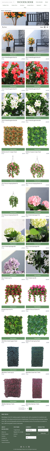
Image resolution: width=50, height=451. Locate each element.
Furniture (22, 5)
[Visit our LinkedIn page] (21, 447)
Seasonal (39, 5)
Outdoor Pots (6, 5)
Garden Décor (30, 5)
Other (45, 5)
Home (2, 10)
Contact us (4, 438)
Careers (3, 436)
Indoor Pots (14, 5)
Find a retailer (5, 434)
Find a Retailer (39, 2)
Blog (25, 7)
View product (13, 55)
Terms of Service (6, 442)
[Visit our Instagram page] (26, 447)
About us (4, 432)
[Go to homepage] (25, 2)
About (46, 2)
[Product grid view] (45, 27)
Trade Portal (17, 430)
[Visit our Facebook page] (29, 447)
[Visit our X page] (23, 447)
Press (15, 436)
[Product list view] (47, 27)
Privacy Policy (5, 440)
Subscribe (43, 433)
